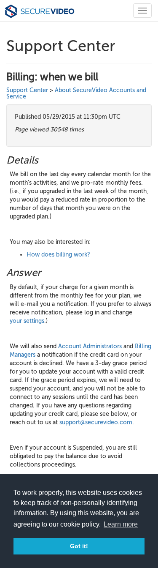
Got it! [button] (79, 546)
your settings (27, 321)
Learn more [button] (121, 524)
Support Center (27, 90)
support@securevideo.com (95, 422)
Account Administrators (90, 346)
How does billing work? (58, 254)
